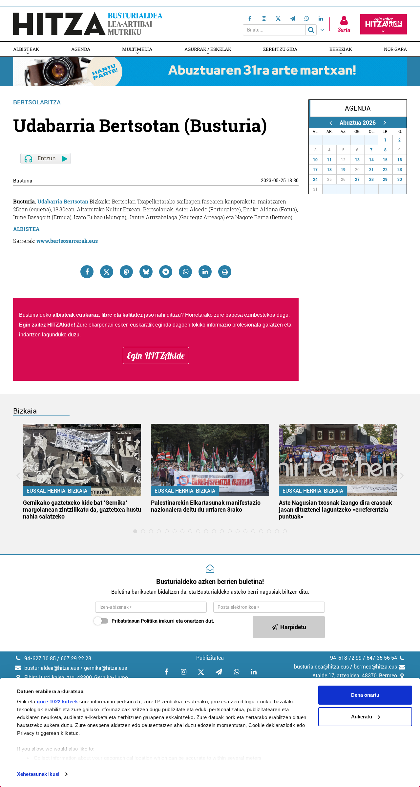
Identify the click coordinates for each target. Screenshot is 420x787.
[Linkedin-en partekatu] (205, 271)
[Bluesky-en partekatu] (146, 271)
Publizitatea (210, 658)
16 (399, 160)
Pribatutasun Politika (135, 621)
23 (399, 169)
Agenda (80, 49)
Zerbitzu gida (280, 49)
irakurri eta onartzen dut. (163, 621)
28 (333, 140)
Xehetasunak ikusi (38, 774)
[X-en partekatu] (106, 271)
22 (385, 169)
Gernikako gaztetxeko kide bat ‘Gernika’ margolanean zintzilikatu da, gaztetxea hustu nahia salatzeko (82, 509)
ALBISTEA (26, 228)
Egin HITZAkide (156, 355)
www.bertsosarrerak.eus (67, 240)
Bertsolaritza (37, 102)
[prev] (330, 122)
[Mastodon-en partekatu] (126, 271)
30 (361, 140)
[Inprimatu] (224, 271)
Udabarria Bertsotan (62, 201)
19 (343, 169)
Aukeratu (361, 716)
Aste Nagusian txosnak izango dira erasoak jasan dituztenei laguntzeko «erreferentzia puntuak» (335, 509)
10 (315, 160)
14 (371, 160)
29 (347, 140)
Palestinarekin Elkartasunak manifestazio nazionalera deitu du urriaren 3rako (206, 506)
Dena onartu (365, 695)
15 (385, 160)
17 (315, 169)
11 (329, 160)
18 (329, 169)
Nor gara (395, 49)
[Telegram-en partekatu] (165, 271)
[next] (385, 122)
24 (315, 179)
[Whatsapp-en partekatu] (185, 271)
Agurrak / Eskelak (207, 49)
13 (357, 160)
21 (371, 169)
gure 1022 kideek (57, 701)
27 (319, 140)
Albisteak (26, 49)
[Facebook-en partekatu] (87, 271)
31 (375, 140)
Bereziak (340, 49)
